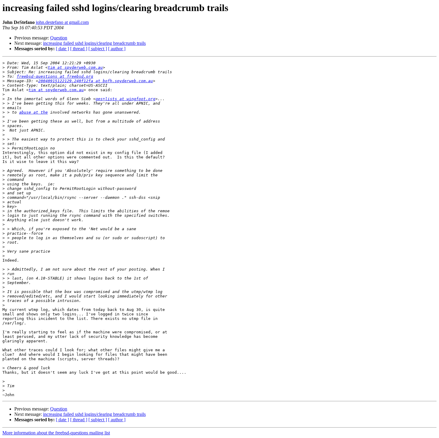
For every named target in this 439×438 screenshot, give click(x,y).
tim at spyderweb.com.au (75, 67)
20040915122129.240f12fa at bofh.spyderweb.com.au (95, 81)
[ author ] (116, 48)
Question (58, 37)
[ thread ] (78, 48)
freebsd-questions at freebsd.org (55, 76)
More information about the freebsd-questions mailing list (56, 432)
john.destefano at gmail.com (62, 22)
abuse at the (33, 112)
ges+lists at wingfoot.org (125, 99)
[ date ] (62, 48)
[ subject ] (97, 48)
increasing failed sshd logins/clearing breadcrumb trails (94, 43)
